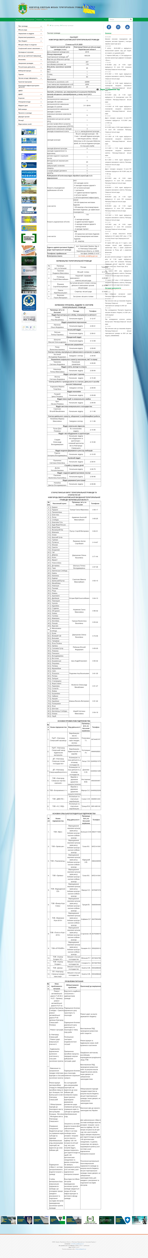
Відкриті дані (23, 105)
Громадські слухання (25, 52)
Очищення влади (24, 102)
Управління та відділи (26, 33)
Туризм (21, 74)
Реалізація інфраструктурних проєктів (28, 86)
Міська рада (22, 30)
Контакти (19, 20)
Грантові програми (25, 82)
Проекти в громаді (25, 113)
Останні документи (113, 288)
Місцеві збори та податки (27, 45)
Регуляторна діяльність (26, 67)
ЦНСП (20, 91)
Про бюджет (22, 41)
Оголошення (29, 20)
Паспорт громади (67, 25)
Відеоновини (49, 20)
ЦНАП (20, 94)
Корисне (21, 98)
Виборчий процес (24, 71)
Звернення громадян (25, 63)
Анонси (108, 33)
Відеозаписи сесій (25, 124)
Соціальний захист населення (29, 48)
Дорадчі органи (23, 117)
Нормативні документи (26, 37)
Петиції (21, 120)
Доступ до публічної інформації (29, 56)
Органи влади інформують (28, 78)
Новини (39, 20)
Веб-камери (22, 109)
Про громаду (23, 26)
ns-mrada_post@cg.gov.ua (87, 256)
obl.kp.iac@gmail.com (80, 1249)
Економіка (22, 59)
